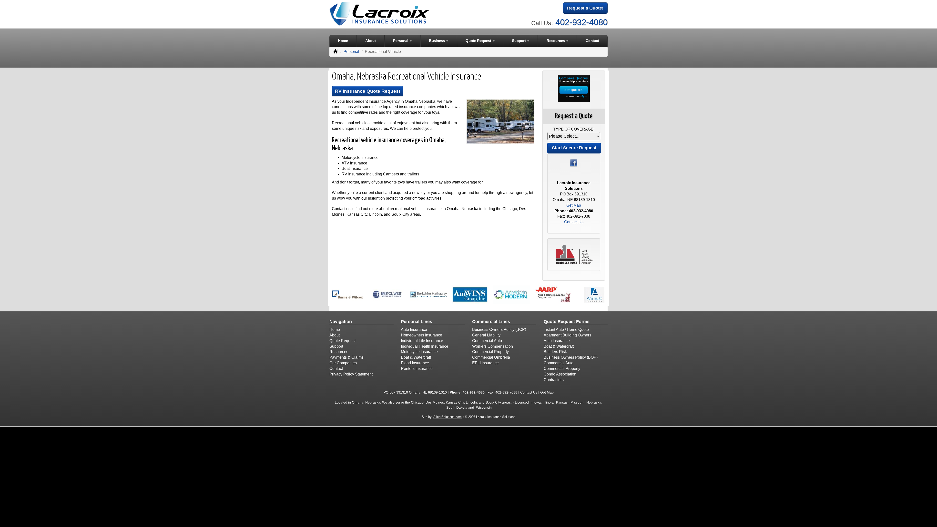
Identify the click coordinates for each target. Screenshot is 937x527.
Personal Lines (416, 321)
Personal (351, 52)
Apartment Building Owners (567, 335)
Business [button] (437, 41)
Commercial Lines (491, 321)
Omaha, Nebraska (366, 402)
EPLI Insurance (485, 363)
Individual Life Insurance (422, 341)
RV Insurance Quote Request (367, 91)
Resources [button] (556, 41)
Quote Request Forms (567, 321)
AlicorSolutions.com (447, 417)
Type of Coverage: (573, 129)
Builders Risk (555, 352)
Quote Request (342, 341)
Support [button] (519, 41)
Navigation (340, 321)
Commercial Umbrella (491, 357)
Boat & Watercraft (416, 357)
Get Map (573, 205)
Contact (592, 41)
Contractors (554, 380)
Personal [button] (401, 41)
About (370, 41)
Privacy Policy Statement (351, 374)
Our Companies (343, 363)
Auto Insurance (414, 329)
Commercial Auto (487, 341)
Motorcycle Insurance (419, 352)
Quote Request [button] (479, 41)
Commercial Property (490, 352)
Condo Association (560, 374)
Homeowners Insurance (421, 335)
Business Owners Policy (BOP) (499, 329)
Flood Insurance (415, 363)
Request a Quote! (585, 8)
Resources (338, 352)
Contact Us (573, 222)
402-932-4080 (581, 22)
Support (336, 346)
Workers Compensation (492, 346)
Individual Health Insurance (424, 346)
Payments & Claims (346, 357)
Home (343, 41)
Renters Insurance (417, 368)
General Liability (486, 335)
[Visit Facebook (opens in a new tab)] (574, 163)
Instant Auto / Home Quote (566, 329)
